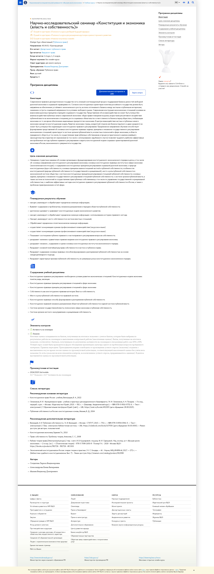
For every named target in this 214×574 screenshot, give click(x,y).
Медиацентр (157, 514)
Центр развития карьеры (80, 528)
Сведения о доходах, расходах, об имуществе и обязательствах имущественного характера (47, 533)
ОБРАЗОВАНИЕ (77, 495)
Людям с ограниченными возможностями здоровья (48, 542)
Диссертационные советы (121, 510)
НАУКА (115, 495)
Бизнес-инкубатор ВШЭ (79, 532)
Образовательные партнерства (82, 536)
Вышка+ (73, 514)
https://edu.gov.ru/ (91, 557)
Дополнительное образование (82, 525)
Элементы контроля (166, 32)
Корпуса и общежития (38, 514)
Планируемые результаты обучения (172, 25)
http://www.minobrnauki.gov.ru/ (41, 557)
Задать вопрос (137, 93)
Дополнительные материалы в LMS (112, 92)
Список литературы (166, 40)
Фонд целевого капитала (39, 525)
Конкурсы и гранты (119, 521)
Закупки (33, 517)
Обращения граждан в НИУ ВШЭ (42, 521)
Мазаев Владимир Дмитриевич (56, 66)
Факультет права (48, 52)
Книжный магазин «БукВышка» (163, 506)
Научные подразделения (121, 499)
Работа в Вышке (35, 549)
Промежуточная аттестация (169, 36)
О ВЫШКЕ (34, 495)
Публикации (157, 521)
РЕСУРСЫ (157, 495)
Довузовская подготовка (80, 502)
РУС (176, 2)
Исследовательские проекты (122, 502)
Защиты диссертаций (119, 514)
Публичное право (60, 42)
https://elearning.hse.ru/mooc (149, 557)
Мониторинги (117, 506)
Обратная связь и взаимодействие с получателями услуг (89, 540)
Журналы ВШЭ (158, 517)
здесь (143, 570)
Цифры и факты (35, 499)
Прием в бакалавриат (78, 510)
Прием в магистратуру (79, 517)
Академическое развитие (121, 517)
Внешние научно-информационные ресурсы (127, 525)
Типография (157, 510)
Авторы (161, 44)
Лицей (73, 499)
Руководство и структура (39, 502)
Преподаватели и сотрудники (41, 510)
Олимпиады (75, 506)
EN (179, 2)
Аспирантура (75, 521)
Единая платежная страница (40, 545)
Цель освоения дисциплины (169, 21)
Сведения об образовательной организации (46, 538)
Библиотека (157, 499)
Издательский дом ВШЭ (161, 502)
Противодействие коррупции (41, 528)
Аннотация (163, 17)
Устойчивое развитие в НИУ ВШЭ (42, 506)
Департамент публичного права (53, 49)
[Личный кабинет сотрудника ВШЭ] (188, 2)
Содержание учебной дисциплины (171, 29)
